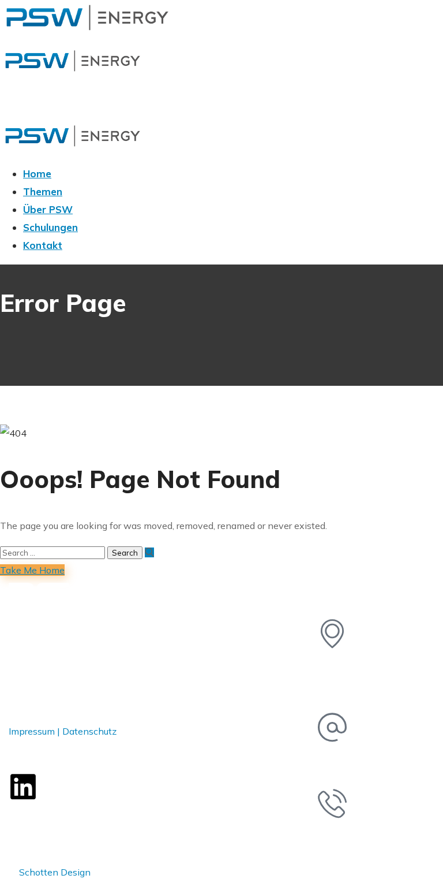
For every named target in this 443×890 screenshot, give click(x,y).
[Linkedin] (23, 786)
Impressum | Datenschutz (63, 731)
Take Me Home (32, 570)
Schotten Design (55, 872)
